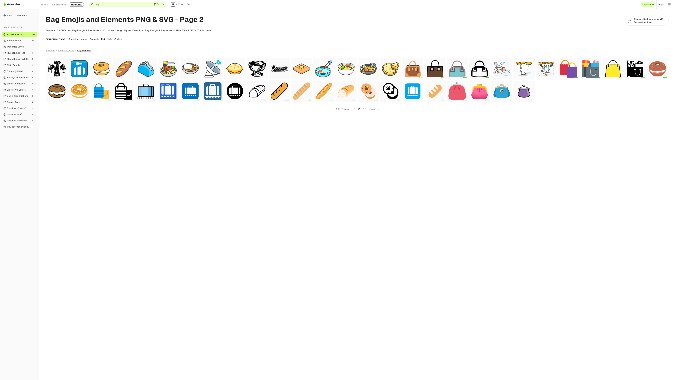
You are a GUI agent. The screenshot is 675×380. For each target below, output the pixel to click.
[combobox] (122, 4)
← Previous (342, 109)
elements (76, 4)
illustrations (59, 4)
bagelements (84, 50)
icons (44, 4)
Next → (375, 109)
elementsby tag (66, 50)
